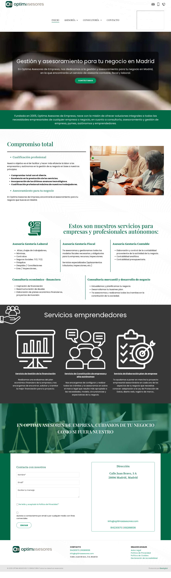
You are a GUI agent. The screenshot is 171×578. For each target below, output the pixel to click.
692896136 (130, 527)
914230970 (116, 527)
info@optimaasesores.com (123, 521)
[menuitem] (55, 20)
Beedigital (164, 568)
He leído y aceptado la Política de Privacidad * (39, 504)
